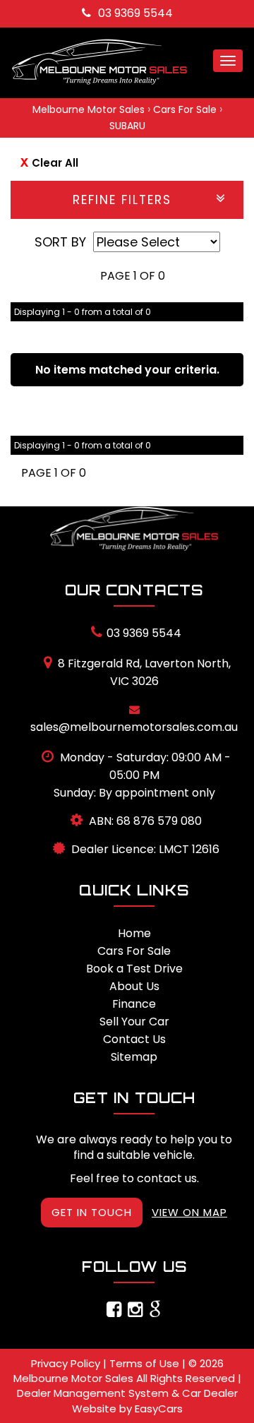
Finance (134, 1004)
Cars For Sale (185, 109)
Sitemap (134, 1057)
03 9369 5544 (135, 13)
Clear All (55, 162)
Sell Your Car (134, 1021)
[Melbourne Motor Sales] (134, 528)
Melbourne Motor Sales (88, 109)
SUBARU (127, 126)
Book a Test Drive (134, 968)
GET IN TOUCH (92, 1212)
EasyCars (159, 1408)
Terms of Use (145, 1363)
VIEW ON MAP (189, 1212)
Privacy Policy (67, 1363)
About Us (134, 986)
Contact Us (134, 1039)
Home (134, 933)
